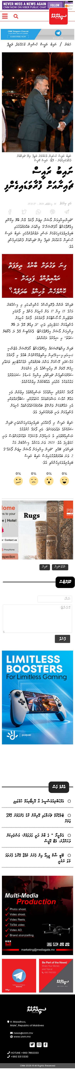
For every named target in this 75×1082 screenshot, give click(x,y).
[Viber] (52, 213)
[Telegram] (66, 213)
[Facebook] (9, 213)
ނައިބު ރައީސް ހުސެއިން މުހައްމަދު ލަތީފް (32, 45)
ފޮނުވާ (62, 639)
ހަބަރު (68, 45)
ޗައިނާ (44, 567)
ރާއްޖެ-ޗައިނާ (60, 567)
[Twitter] (23, 213)
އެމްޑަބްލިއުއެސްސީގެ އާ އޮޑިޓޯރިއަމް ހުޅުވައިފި (38, 801)
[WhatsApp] (37, 213)
